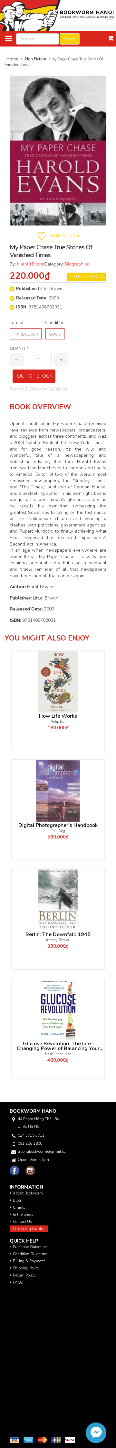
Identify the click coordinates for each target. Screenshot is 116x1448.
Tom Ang (58, 830)
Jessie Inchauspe (58, 1054)
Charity (19, 1207)
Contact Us (22, 1221)
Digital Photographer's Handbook (58, 825)
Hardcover (26, 334)
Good (55, 334)
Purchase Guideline (30, 1246)
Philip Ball (58, 721)
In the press (23, 1214)
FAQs (18, 1282)
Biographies (77, 264)
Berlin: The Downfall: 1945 (58, 934)
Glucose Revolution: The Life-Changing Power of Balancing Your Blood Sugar (58, 1046)
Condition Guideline (30, 1253)
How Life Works (58, 716)
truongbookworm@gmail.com (41, 1151)
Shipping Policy (26, 1268)
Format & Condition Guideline (38, 389)
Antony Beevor (58, 940)
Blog (17, 1200)
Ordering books (28, 1228)
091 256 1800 (30, 1143)
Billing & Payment (29, 1261)
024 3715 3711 (31, 1135)
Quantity (19, 348)
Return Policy (24, 1275)
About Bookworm (28, 1193)
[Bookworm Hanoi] (58, 15)
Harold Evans (30, 264)
